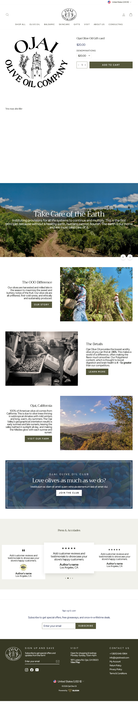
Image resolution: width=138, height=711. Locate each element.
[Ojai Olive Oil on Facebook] (31, 669)
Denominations (86, 51)
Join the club (69, 492)
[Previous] (123, 257)
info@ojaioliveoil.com (119, 657)
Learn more (97, 371)
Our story (41, 304)
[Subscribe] (57, 661)
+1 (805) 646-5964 (118, 653)
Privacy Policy (116, 669)
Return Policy (115, 665)
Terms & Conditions (118, 673)
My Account (115, 661)
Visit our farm (38, 438)
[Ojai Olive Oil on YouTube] (37, 669)
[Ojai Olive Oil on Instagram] (26, 669)
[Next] (130, 257)
